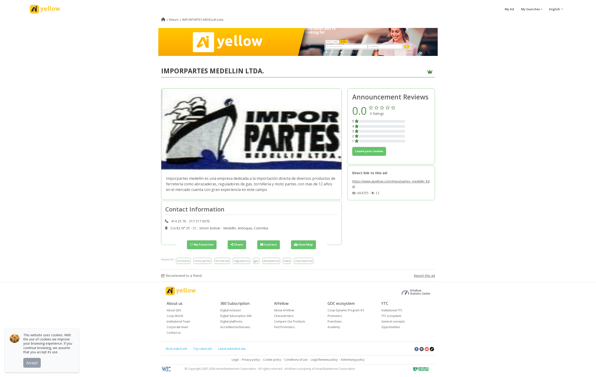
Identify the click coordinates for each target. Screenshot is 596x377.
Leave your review (369, 151)
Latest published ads (232, 349)
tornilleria (183, 260)
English (555, 9)
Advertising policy (352, 360)
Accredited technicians (235, 327)
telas (287, 260)
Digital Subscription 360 (235, 316)
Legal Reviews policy (324, 360)
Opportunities (390, 327)
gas (256, 260)
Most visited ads (176, 349)
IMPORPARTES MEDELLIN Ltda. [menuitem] (203, 19)
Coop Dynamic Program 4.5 (346, 310)
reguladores (241, 260)
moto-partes (202, 260)
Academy (334, 327)
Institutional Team (178, 321)
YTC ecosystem (391, 316)
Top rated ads (202, 349)
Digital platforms (231, 321)
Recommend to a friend (183, 275)
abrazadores (271, 260)
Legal (235, 360)
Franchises (335, 321)
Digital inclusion (230, 310)
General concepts (393, 321)
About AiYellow (284, 310)
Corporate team (177, 327)
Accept (32, 362)
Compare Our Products (289, 321)
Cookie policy (272, 360)
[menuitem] (163, 19)
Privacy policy (251, 360)
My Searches (530, 9)
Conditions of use (296, 360)
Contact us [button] (174, 333)
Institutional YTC (392, 310)
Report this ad (424, 275)
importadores (303, 260)
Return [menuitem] (174, 19)
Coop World (175, 316)
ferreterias (222, 260)
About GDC (174, 310)
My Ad (509, 9)
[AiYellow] (181, 291)
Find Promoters (284, 327)
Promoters (335, 316)
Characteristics (284, 316)
